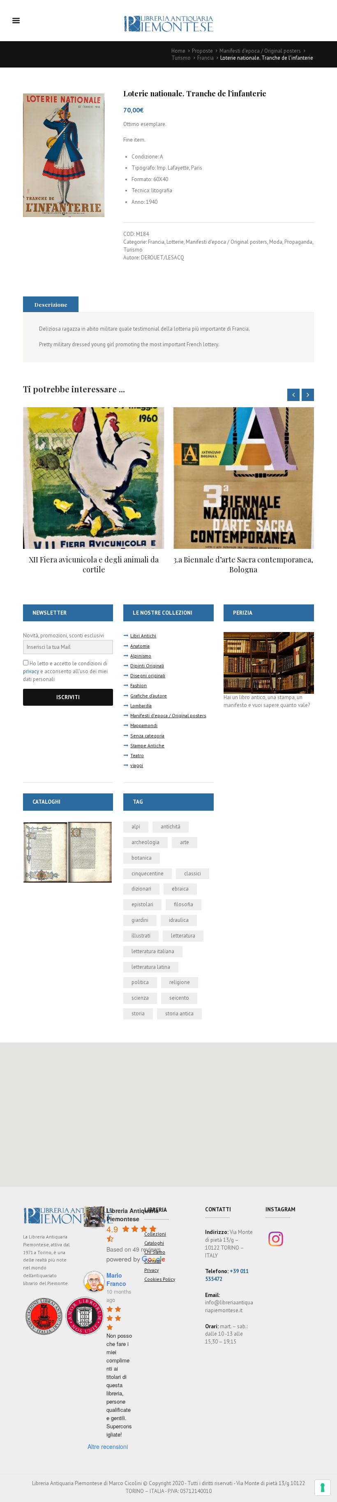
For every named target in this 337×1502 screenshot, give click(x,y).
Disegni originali (147, 675)
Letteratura (183, 935)
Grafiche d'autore (148, 696)
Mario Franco (116, 1279)
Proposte (202, 50)
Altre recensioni (108, 1446)
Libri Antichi (143, 635)
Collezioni (155, 1234)
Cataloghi (154, 1243)
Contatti (152, 1261)
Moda (275, 241)
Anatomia (140, 646)
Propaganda (298, 241)
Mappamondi (143, 725)
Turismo (181, 57)
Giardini (140, 920)
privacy (31, 671)
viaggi (136, 765)
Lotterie (175, 241)
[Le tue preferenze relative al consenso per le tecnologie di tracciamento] (322, 1487)
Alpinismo (140, 656)
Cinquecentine (148, 873)
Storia (138, 1013)
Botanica (142, 857)
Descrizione (51, 304)
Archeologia (145, 842)
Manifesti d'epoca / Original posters (260, 50)
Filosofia (183, 904)
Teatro (137, 755)
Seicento (179, 997)
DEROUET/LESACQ (162, 257)
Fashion (138, 685)
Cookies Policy (159, 1279)
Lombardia (141, 705)
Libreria (155, 1209)
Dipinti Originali (147, 665)
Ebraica (180, 888)
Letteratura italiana (153, 951)
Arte (184, 842)
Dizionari (141, 888)
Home (178, 50)
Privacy (151, 1270)
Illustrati (141, 935)
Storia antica (179, 1013)
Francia (205, 57)
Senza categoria (147, 735)
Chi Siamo (154, 1252)
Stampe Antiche (147, 745)
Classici (192, 873)
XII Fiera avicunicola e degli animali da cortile (94, 564)
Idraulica (179, 920)
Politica (140, 982)
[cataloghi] (68, 824)
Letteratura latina (151, 966)
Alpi (136, 826)
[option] (93, 490)
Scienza (140, 997)
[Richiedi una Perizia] (269, 635)
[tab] (50, 304)
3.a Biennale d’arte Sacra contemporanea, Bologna (243, 564)
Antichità (170, 826)
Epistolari (142, 904)
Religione (179, 982)
